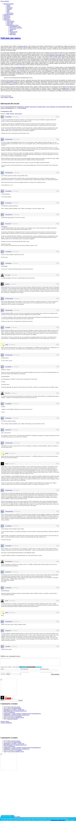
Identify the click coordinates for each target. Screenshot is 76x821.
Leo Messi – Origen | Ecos (18, 709)
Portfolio (12, 25)
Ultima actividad (18, 113)
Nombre (2, 669)
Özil (71, 106)
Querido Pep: (12, 712)
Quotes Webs (10, 23)
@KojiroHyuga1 (8, 214)
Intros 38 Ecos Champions (16, 27)
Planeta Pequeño (13, 31)
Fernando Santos (41, 106)
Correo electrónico (24, 669)
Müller (67, 106)
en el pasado (20, 67)
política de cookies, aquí (58, 820)
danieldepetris (7, 709)
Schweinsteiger (8, 108)
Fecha (8, 113)
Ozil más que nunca (11, 38)
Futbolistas (9, 9)
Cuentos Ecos (13, 29)
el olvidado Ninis (64, 88)
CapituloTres (13, 33)
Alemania (27, 106)
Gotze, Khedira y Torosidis (7, 97)
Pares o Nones (10, 13)
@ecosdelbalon (8, 116)
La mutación (19, 716)
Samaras (3, 108)
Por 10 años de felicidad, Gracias (16, 717)
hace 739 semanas (15, 116)
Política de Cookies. (15, 816)
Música (11, 30)
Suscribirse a (3, 674)
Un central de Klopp (16, 708)
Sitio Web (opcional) (44, 669)
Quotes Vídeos (10, 22)
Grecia (47, 106)
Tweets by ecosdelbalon (6, 722)
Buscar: (2, 700)
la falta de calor (22, 46)
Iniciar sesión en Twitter (39, 667)
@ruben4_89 (8, 630)
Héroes (8, 11)
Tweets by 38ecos (5, 721)
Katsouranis (52, 106)
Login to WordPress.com (30, 667)
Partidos (8, 5)
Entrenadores (10, 7)
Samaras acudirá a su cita (11, 81)
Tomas (5, 717)
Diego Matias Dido (8, 710)
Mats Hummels (62, 106)
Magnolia (15, 26)
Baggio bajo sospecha (12, 718)
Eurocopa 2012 (33, 106)
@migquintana (8, 202)
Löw (57, 106)
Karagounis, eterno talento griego (57, 55)
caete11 (6, 344)
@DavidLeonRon (9, 139)
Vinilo (8, 10)
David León (9, 106)
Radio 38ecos (13, 34)
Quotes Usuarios (10, 21)
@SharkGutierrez (9, 490)
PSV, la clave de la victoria (14, 707)
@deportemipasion (9, 298)
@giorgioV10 (8, 223)
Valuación (12, 113)
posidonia (7, 284)
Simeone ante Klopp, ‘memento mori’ (20, 714)
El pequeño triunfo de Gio (20, 710)
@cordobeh (7, 327)
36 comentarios (22, 108)
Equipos (8, 6)
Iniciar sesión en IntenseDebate (22, 667)
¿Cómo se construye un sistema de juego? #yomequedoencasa (26, 713)
